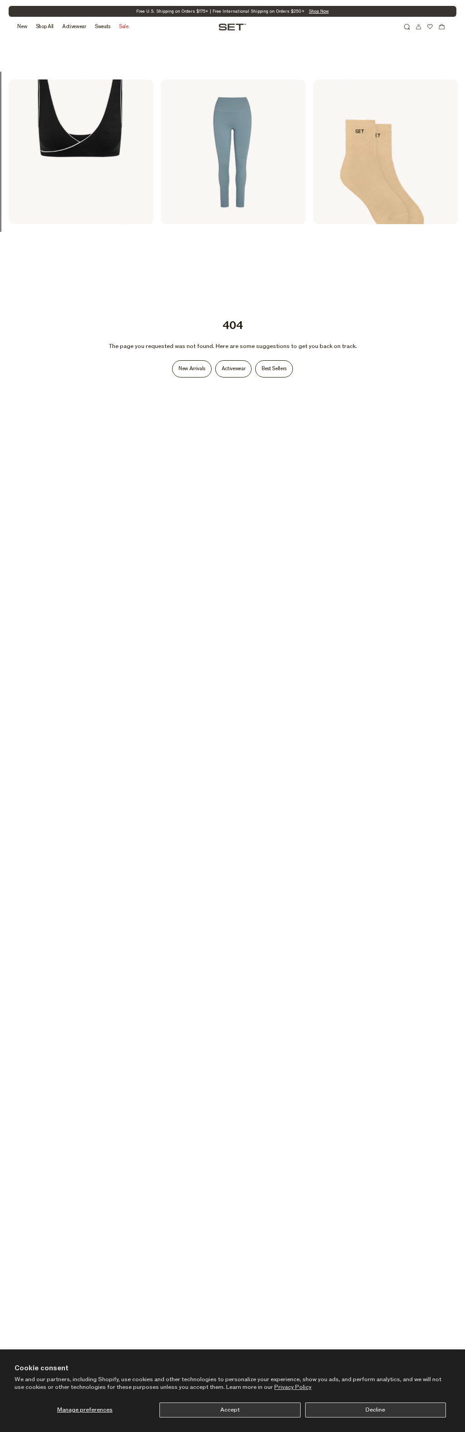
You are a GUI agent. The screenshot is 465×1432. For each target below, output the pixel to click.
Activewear (234, 368)
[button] (407, 27)
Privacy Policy (293, 1387)
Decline (375, 1409)
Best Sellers (274, 368)
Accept (230, 1409)
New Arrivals (191, 368)
